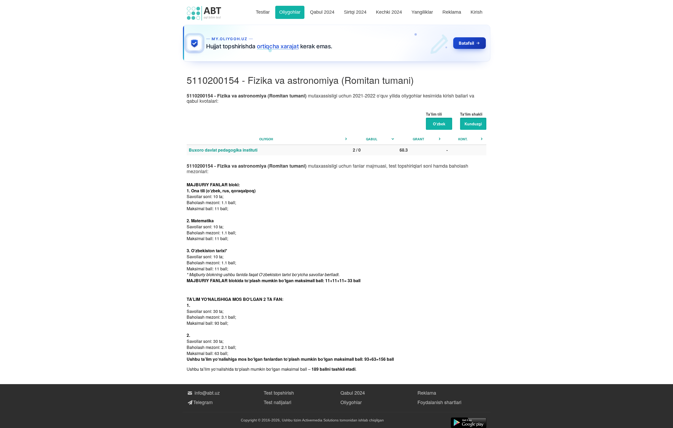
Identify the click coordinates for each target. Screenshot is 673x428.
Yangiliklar (422, 12)
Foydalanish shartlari (439, 402)
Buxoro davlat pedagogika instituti (223, 150)
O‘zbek (439, 123)
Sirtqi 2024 (355, 12)
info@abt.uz (206, 392)
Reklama (451, 12)
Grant (418, 139)
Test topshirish (279, 392)
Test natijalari (277, 402)
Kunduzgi (473, 123)
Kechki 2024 (389, 12)
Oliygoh (266, 139)
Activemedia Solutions (320, 420)
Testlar (263, 12)
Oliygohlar (289, 12)
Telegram (203, 402)
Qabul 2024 (322, 12)
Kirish (476, 12)
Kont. (462, 139)
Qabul (371, 139)
